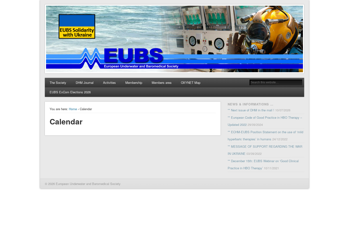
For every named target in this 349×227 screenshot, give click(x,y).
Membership (133, 82)
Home (73, 109)
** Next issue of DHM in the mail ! (251, 110)
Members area (161, 82)
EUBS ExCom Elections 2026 (70, 92)
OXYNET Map (190, 82)
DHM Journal (85, 82)
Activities (109, 82)
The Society (58, 82)
